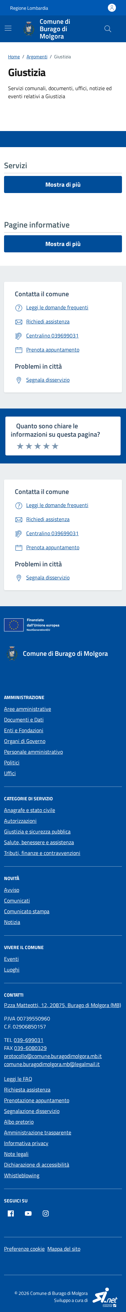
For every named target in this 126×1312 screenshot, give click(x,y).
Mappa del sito (63, 1249)
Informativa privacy (26, 1143)
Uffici (10, 773)
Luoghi (11, 969)
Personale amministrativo (33, 752)
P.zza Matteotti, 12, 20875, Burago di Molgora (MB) (62, 1005)
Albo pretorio (19, 1122)
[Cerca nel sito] (108, 29)
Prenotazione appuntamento (36, 1100)
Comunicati (17, 900)
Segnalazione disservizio (31, 1111)
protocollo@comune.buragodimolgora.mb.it (53, 1056)
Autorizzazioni (20, 821)
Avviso (11, 890)
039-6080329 (30, 1048)
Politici (11, 762)
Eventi (11, 959)
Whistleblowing (21, 1175)
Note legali (16, 1154)
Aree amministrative (27, 709)
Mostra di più (63, 184)
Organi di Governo (24, 741)
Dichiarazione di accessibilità (36, 1165)
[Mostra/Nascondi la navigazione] (8, 28)
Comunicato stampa (26, 911)
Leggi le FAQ (18, 1079)
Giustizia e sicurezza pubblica (37, 831)
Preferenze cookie (24, 1249)
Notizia (12, 922)
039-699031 (28, 1040)
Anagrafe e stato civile (29, 810)
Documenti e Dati (24, 719)
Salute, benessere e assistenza (39, 842)
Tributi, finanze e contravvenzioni (42, 853)
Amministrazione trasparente (37, 1132)
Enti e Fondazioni (23, 730)
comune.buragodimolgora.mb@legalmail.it (52, 1064)
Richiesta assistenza (27, 1089)
